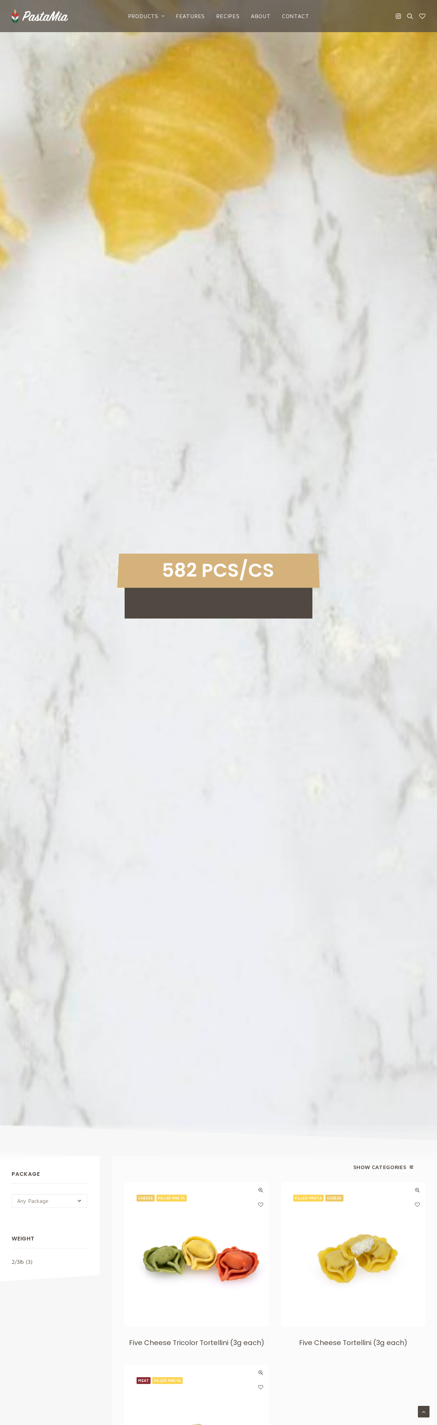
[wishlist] (420, 16)
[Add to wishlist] (260, 1204)
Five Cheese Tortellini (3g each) (353, 1342)
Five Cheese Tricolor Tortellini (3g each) (196, 1342)
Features (190, 16)
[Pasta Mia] (40, 16)
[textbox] (49, 1201)
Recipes (228, 16)
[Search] (410, 16)
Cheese (145, 1198)
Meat (143, 1380)
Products (143, 16)
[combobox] (49, 1201)
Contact (295, 16)
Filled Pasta (171, 1198)
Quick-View (260, 1190)
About (261, 16)
